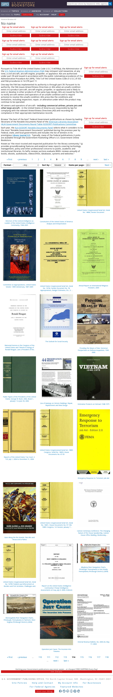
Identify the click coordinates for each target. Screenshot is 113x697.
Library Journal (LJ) (21, 135)
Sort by (46, 165)
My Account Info (68, 682)
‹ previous (22, 159)
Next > (108, 165)
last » (106, 159)
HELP (54, 15)
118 (106, 657)
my (42, 15)
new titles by (16, 15)
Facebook (60, 691)
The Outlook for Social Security (56, 341)
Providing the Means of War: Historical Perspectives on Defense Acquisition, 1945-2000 (93, 350)
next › (96, 159)
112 (56, 657)
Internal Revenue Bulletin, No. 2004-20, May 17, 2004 (93, 643)
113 (65, 657)
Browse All (10, 11)
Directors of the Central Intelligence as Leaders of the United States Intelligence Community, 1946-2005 (19, 223)
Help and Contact (42, 682)
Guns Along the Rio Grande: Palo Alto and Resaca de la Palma (19, 538)
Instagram (67, 691)
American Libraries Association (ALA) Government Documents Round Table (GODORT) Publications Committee (39, 123)
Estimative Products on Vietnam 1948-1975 (93, 404)
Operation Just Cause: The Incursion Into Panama (56, 650)
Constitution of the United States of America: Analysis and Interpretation (56, 223)
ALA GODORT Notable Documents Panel (34, 127)
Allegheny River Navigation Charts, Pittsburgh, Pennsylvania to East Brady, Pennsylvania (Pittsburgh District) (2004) (93, 569)
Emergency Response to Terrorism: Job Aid (93, 478)
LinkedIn (78, 691)
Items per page (76, 165)
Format (8, 165)
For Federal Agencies (42, 686)
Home (3, 19)
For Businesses (92, 682)
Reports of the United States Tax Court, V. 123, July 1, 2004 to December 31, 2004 (19, 458)
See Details (56, 671)
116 (90, 657)
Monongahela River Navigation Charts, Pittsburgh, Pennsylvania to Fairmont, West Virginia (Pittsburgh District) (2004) (19, 620)
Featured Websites (71, 686)
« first (9, 159)
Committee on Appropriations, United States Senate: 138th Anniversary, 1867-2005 (19, 286)
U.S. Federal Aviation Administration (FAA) (24, 71)
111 (48, 657)
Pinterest (74, 691)
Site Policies (19, 682)
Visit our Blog (45, 691)
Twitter (64, 691)
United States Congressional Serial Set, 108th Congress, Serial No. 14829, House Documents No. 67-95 (56, 452)
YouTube (71, 691)
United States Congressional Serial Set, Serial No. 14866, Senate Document (93, 211)
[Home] (19, 5)
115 (82, 657)
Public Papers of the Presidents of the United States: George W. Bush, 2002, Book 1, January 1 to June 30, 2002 (19, 399)
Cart (62, 15)
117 (98, 657)
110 (40, 657)
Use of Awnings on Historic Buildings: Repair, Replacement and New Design (56, 404)
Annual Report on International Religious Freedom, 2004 (93, 287)
